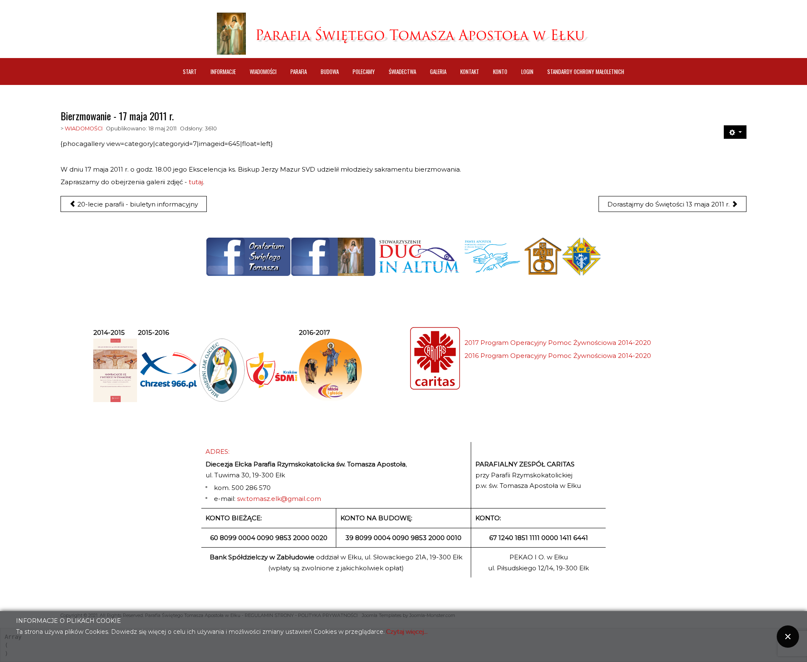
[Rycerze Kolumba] (581, 256)
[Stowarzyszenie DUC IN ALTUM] (418, 256)
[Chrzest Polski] (168, 370)
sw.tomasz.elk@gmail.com (279, 499)
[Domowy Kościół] (543, 256)
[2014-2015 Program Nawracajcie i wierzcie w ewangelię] (115, 370)
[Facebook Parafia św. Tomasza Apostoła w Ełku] (333, 257)
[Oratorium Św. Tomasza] (248, 257)
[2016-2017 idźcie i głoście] (330, 370)
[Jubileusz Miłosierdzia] (222, 370)
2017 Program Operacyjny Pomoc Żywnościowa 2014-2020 (557, 343)
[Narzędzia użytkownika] (735, 132)
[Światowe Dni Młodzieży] (271, 370)
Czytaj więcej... (407, 631)
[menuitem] (189, 71)
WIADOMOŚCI (84, 128)
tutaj (196, 182)
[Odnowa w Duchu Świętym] (492, 256)
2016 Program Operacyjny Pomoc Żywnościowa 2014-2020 (557, 356)
